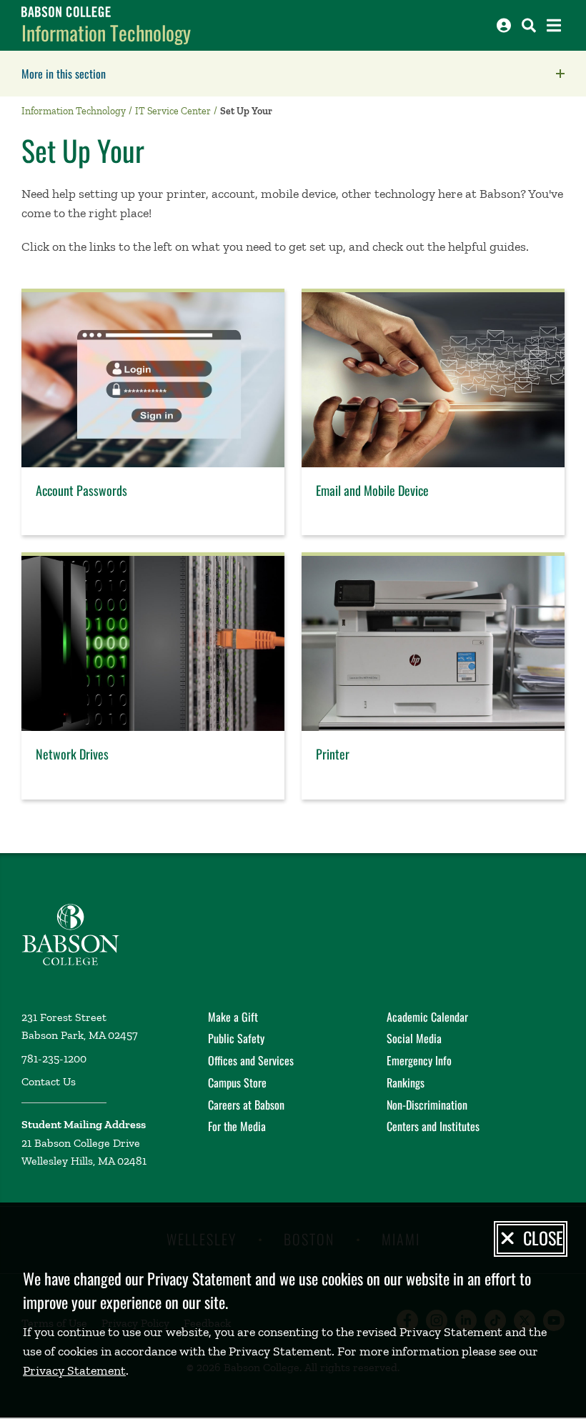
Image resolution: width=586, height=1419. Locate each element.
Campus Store (237, 1082)
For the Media (237, 1126)
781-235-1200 (53, 1058)
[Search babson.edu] (529, 25)
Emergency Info (419, 1060)
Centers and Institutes (433, 1126)
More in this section (153, 73)
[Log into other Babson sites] (504, 25)
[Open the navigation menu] (554, 25)
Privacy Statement (74, 1370)
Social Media (414, 1038)
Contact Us (48, 1081)
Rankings (405, 1082)
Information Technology (106, 32)
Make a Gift (233, 1016)
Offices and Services (251, 1060)
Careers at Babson (246, 1104)
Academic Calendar (427, 1016)
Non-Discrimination (427, 1104)
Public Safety (236, 1038)
